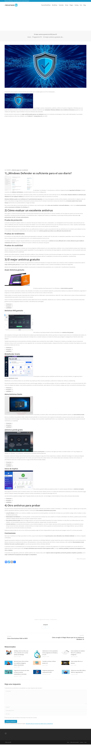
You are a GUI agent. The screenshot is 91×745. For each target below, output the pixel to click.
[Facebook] (43, 627)
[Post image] (9, 652)
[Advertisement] (45, 19)
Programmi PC (42, 619)
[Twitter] (47, 627)
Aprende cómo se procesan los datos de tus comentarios (39, 723)
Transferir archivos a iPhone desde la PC (49, 662)
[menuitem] (45, 5)
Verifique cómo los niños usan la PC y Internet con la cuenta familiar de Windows (21, 652)
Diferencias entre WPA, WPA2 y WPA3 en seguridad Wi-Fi (78, 671)
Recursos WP (8, 742)
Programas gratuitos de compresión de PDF (48, 671)
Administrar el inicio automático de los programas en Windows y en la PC (50, 652)
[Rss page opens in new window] (6, 733)
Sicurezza (47, 619)
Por (53, 619)
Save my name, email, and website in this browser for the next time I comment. (21, 717)
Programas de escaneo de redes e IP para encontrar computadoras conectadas (21, 672)
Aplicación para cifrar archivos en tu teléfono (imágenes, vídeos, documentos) (21, 663)
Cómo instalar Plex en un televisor (77, 662)
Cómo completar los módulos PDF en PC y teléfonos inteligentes (78, 652)
